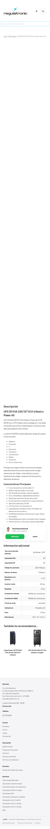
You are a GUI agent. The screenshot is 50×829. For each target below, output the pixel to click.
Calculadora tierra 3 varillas (11, 807)
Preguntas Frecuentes (10, 750)
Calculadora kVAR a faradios (12, 790)
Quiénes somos (7, 747)
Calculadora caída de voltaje (12, 784)
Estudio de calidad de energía (12, 770)
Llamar (35, 536)
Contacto (5, 753)
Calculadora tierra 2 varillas (11, 803)
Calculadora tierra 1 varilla (11, 800)
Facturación (6, 736)
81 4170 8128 (7, 715)
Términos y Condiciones (10, 760)
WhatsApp (15, 536)
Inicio (5, 36)
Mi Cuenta (5, 726)
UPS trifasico (12, 36)
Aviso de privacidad (9, 756)
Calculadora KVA (8, 793)
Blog (3, 810)
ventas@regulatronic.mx (10, 699)
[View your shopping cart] (36, 11)
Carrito (4, 730)
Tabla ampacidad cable (10, 780)
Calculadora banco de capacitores (14, 787)
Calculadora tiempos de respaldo (13, 797)
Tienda (4, 733)
